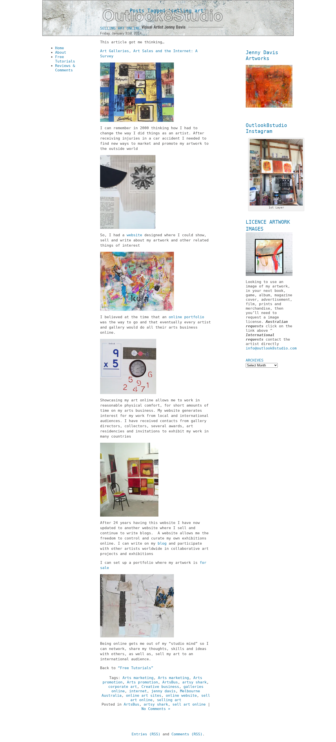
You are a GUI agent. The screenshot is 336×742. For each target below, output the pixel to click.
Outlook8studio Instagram (266, 128)
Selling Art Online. (121, 28)
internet (138, 691)
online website (181, 695)
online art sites (143, 695)
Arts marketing (137, 678)
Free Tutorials (65, 59)
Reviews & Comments (65, 67)
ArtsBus (170, 682)
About (60, 52)
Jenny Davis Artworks (262, 55)
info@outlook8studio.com (271, 348)
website (134, 235)
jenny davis (163, 691)
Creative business (160, 686)
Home (59, 48)
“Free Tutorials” (135, 668)
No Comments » (155, 709)
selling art (169, 700)
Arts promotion (142, 682)
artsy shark (194, 682)
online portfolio (186, 317)
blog (162, 543)
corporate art (122, 686)
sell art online (189, 704)
